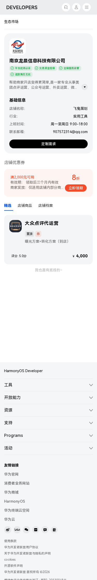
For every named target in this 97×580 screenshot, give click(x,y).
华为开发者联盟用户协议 (21, 547)
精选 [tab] (7, 205)
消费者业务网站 (16, 483)
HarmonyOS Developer (23, 371)
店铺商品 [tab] (25, 205)
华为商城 (11, 492)
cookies (10, 559)
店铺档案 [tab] (45, 205)
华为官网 (11, 474)
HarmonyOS (14, 501)
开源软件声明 (13, 566)
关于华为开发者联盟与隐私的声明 (27, 553)
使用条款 (10, 541)
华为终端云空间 (16, 510)
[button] (48, 385)
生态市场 (11, 22)
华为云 (9, 519)
